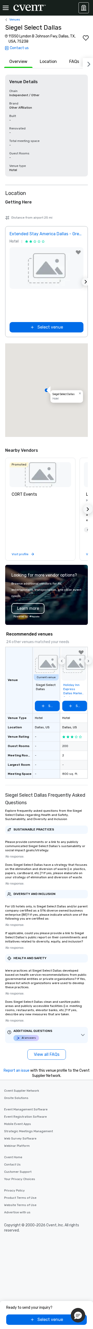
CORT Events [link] (24, 494)
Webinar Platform (17, 1146)
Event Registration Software (25, 1116)
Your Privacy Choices (19, 1179)
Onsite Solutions (16, 1098)
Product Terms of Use (20, 1198)
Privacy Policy (14, 1190)
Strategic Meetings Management (28, 1131)
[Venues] (84, 7)
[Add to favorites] (86, 38)
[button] (46, 390)
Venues (14, 19)
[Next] (88, 63)
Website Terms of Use (20, 1205)
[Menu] (5, 8)
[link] (40, 474)
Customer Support (18, 1172)
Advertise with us (17, 1212)
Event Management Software (26, 1109)
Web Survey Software (20, 1138)
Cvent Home (13, 1157)
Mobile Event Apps (17, 1124)
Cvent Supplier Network (21, 1090)
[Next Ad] (86, 282)
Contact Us (12, 1164)
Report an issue (16, 1070)
